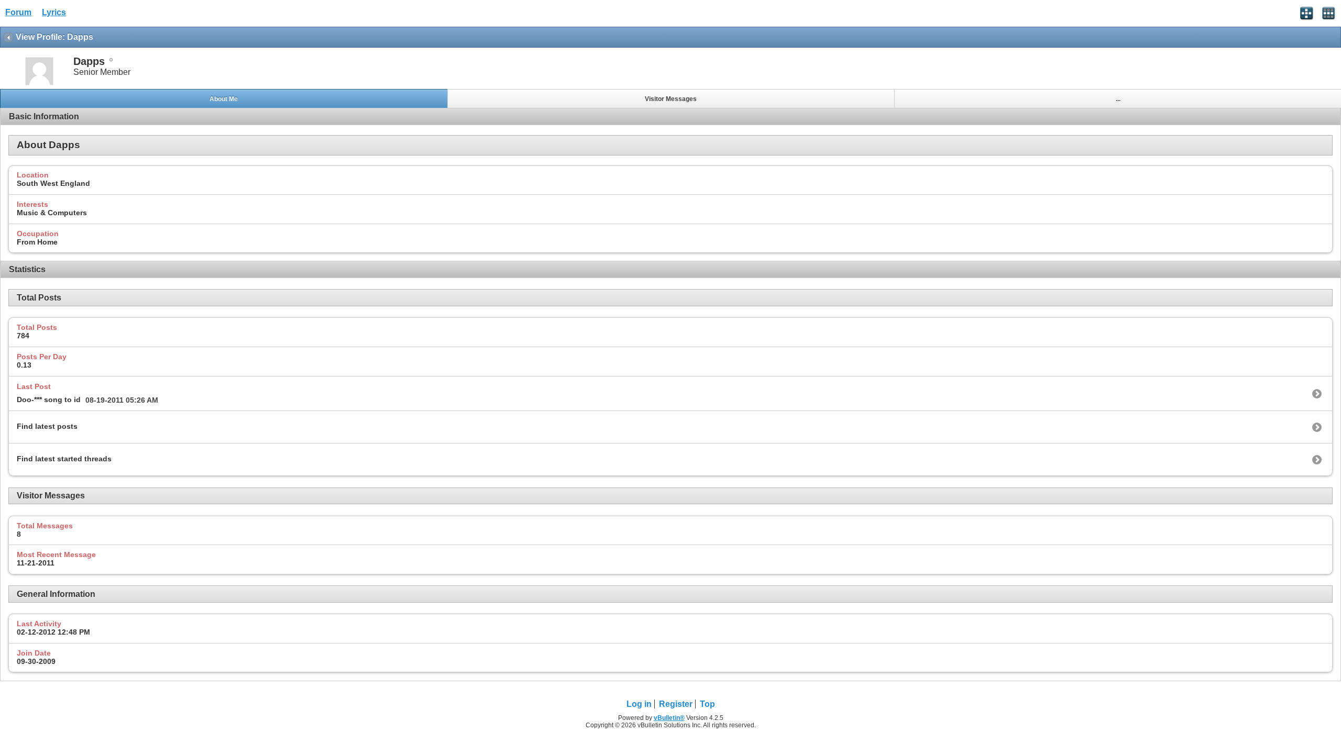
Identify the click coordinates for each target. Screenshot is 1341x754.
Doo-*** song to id (49, 399)
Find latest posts (47, 426)
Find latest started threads (64, 458)
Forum (18, 12)
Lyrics (54, 12)
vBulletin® (669, 718)
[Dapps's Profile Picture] (39, 84)
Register (676, 704)
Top (707, 704)
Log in (639, 704)
